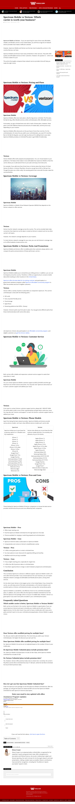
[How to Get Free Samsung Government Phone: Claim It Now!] (39, 11)
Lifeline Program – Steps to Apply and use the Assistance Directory (65, 12)
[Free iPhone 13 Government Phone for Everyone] (3, 11)
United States (32, 277)
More (55, 8)
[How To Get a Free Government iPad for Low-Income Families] (21, 11)
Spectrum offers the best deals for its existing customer (19, 280)
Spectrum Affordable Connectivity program (38, 282)
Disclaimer (12, 800)
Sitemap (4, 802)
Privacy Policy (38, 800)
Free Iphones (33, 8)
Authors (51, 800)
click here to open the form (37, 734)
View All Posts (50, 746)
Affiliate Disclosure (20, 800)
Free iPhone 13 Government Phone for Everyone (11, 12)
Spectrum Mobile (10, 742)
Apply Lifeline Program (46, 8)
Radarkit (70, 800)
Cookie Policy (45, 800)
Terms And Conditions (29, 800)
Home (16, 8)
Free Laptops (23, 8)
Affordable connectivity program (38, 331)
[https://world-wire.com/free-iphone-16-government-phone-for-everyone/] (63, 53)
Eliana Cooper (7, 22)
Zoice (66, 800)
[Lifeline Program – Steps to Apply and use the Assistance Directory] (56, 11)
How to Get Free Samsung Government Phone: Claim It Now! (46, 12)
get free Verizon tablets (22, 333)
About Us (62, 800)
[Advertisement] (28, 32)
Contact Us (56, 800)
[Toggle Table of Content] (17, 738)
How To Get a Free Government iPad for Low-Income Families (29, 12)
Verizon (28, 742)
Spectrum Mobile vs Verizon (20, 742)
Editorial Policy (5, 800)
